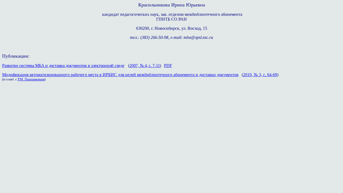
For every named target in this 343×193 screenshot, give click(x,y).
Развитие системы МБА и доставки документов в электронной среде (63, 65)
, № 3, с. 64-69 (264, 74)
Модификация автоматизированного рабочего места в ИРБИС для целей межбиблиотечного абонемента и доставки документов (120, 74)
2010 (247, 74)
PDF (168, 65)
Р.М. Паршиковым (31, 79)
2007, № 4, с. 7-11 (144, 65)
